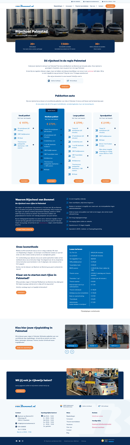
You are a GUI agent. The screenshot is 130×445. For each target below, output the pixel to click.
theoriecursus (43, 223)
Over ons (92, 6)
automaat (91, 71)
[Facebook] (16, 441)
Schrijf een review (97, 416)
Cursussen (69, 6)
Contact (101, 6)
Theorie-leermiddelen (81, 6)
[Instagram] (22, 441)
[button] (67, 352)
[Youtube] (19, 441)
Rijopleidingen (58, 6)
